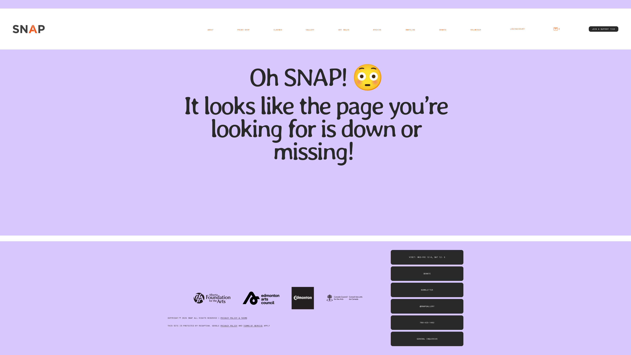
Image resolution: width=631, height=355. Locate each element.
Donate (442, 30)
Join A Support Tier (603, 29)
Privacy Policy (229, 326)
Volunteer (475, 30)
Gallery (310, 30)
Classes (277, 30)
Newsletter (427, 290)
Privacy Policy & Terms (234, 318)
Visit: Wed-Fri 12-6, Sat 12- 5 (427, 257)
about (211, 30)
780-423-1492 (427, 322)
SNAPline (410, 30)
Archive (377, 30)
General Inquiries (427, 339)
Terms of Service (253, 326)
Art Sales (343, 30)
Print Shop (243, 30)
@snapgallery (427, 306)
